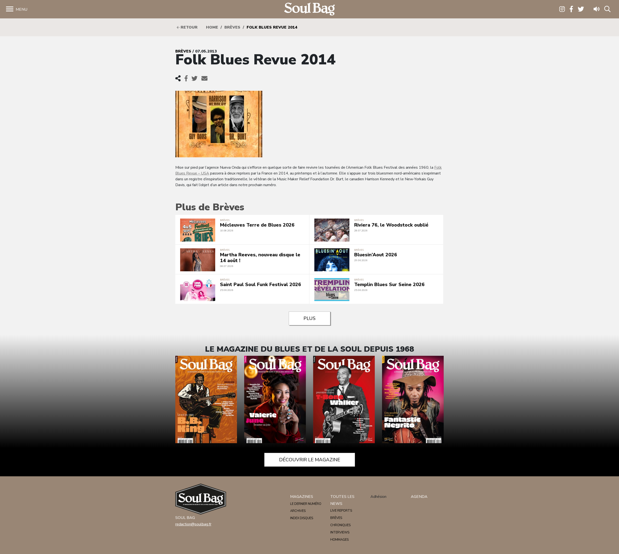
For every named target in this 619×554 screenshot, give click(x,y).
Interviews (339, 532)
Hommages (339, 540)
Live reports (341, 510)
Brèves (232, 27)
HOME (212, 27)
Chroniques (340, 525)
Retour (188, 27)
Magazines (301, 496)
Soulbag (309, 9)
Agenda (419, 496)
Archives (298, 511)
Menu (21, 9)
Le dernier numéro (305, 504)
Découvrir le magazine (309, 459)
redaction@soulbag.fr (193, 524)
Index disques (301, 518)
